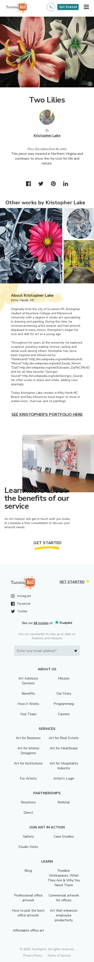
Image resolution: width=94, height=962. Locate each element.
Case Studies (64, 836)
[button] (86, 7)
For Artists (28, 778)
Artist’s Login (63, 778)
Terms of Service (59, 955)
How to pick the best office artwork (28, 913)
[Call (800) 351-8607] (51, 7)
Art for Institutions (28, 763)
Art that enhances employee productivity (64, 915)
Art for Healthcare (64, 748)
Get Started (68, 7)
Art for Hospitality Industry (64, 766)
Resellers (28, 802)
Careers (64, 714)
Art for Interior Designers (28, 750)
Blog (28, 870)
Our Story (63, 693)
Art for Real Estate (64, 738)
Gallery (28, 836)
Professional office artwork (28, 898)
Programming (64, 703)
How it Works (28, 703)
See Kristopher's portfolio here (47, 414)
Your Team (28, 714)
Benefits (28, 693)
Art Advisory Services (28, 681)
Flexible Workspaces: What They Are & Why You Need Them (63, 878)
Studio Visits (28, 846)
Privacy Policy (32, 955)
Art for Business (28, 738)
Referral (63, 802)
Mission (64, 678)
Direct (28, 812)
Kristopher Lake (47, 135)
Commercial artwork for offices (64, 898)
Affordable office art (28, 930)
